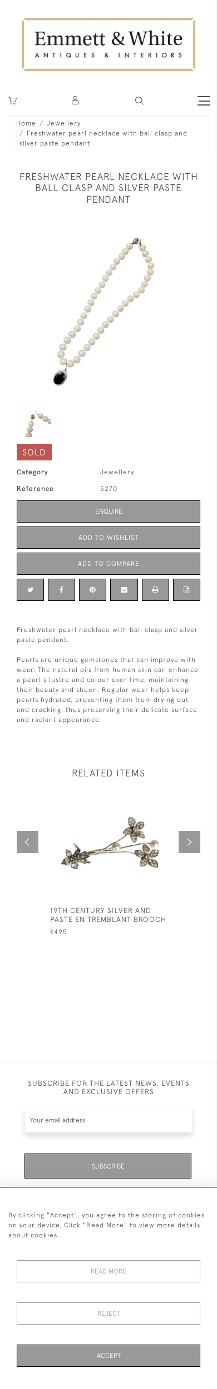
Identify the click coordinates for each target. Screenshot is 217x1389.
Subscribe (108, 1166)
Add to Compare (109, 564)
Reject (108, 1313)
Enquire (108, 511)
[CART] (12, 100)
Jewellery (64, 123)
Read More (108, 1271)
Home (26, 123)
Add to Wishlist (108, 537)
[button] (139, 100)
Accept (109, 1356)
